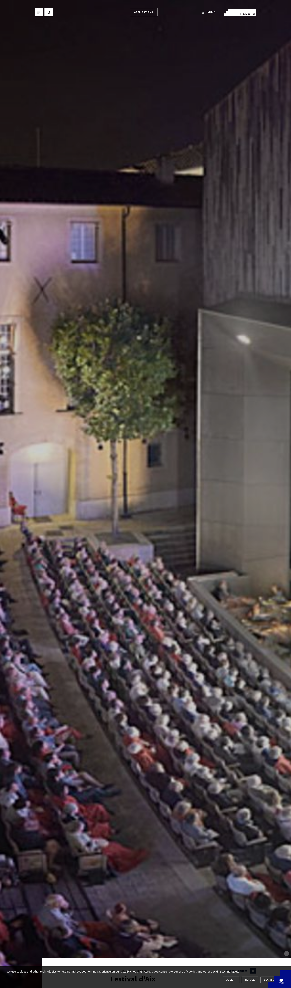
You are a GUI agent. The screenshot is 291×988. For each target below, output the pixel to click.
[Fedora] (240, 11)
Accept (231, 979)
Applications (143, 12)
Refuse (250, 979)
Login (211, 12)
